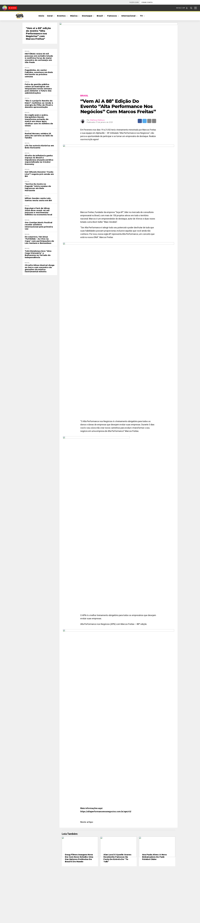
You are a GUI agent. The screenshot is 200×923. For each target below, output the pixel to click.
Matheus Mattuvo (97, 120)
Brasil (100, 16)
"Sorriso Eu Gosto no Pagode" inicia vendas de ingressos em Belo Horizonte (38, 187)
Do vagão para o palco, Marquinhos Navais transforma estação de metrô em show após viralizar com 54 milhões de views (39, 120)
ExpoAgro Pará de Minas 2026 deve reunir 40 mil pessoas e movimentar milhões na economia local (38, 211)
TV (141, 16)
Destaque (87, 16)
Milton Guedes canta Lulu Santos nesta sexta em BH (38, 199)
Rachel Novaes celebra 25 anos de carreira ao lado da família (39, 136)
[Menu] (195, 7)
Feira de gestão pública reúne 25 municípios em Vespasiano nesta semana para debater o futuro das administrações (38, 88)
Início (41, 16)
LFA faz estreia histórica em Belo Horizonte (39, 147)
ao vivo (13, 8)
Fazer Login (134, 2)
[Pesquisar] (191, 7)
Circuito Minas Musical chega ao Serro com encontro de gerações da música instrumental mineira (39, 268)
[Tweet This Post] (144, 121)
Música (73, 16)
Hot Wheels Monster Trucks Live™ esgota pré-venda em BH (39, 174)
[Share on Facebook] (140, 121)
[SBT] (4, 8)
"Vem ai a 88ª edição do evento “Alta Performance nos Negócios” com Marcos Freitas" (38, 33)
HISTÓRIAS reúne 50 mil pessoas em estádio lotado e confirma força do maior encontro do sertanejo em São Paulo (39, 58)
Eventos (61, 16)
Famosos (112, 16)
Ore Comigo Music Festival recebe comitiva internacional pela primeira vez (39, 226)
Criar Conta (146, 2)
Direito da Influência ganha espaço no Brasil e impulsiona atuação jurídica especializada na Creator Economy (39, 160)
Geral (50, 16)
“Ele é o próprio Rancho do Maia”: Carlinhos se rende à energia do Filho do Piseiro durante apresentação (39, 104)
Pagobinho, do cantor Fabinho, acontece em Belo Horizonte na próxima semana (39, 73)
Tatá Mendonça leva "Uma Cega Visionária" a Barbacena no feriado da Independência (38, 254)
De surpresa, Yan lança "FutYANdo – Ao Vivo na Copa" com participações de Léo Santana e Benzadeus (39, 240)
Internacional (128, 16)
